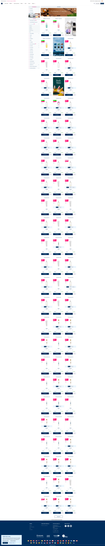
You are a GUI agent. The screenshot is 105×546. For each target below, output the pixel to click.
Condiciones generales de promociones (56, 519)
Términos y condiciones (44, 525)
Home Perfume (32, 54)
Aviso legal (31, 529)
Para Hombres (32, 33)
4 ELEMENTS (31, 38)
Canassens (31, 49)
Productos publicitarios (33, 66)
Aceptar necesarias (13, 540)
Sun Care (31, 59)
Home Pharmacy (32, 61)
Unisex (31, 35)
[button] (41, 12)
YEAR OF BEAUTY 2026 (33, 20)
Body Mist (31, 27)
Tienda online (6, 3)
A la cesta (45, 94)
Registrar (102, 3)
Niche (30, 40)
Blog (30, 528)
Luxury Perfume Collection (33, 22)
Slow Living (31, 52)
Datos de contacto (56, 523)
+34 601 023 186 (55, 529)
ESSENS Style (31, 64)
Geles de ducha (31, 30)
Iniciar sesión (98, 3)
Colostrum (31, 47)
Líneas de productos (16, 3)
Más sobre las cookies (6, 540)
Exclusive (31, 8)
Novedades (31, 10)
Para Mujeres (32, 24)
